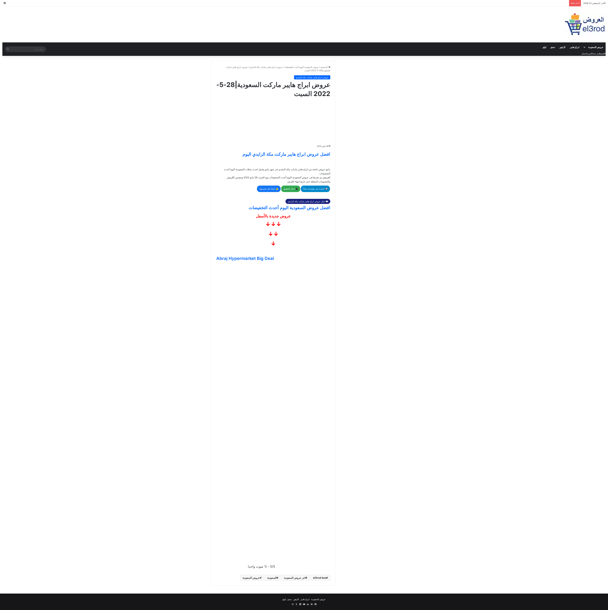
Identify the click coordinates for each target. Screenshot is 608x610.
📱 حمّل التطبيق (290, 188)
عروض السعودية (595, 47)
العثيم (603, 53)
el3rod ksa (319, 577)
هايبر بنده (596, 53)
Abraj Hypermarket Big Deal (245, 258)
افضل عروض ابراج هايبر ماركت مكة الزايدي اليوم (286, 154)
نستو (553, 47)
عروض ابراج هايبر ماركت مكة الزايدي (266, 67)
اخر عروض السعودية (295, 577)
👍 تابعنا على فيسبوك (268, 188)
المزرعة (589, 53)
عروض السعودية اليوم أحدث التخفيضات (301, 67)
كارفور (562, 47)
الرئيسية (324, 67)
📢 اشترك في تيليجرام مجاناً (315, 188)
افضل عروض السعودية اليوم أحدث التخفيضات (289, 207)
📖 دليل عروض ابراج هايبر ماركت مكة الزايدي (308, 201)
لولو (544, 47)
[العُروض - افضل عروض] (584, 24)
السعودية (272, 577)
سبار (584, 53)
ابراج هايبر (574, 47)
